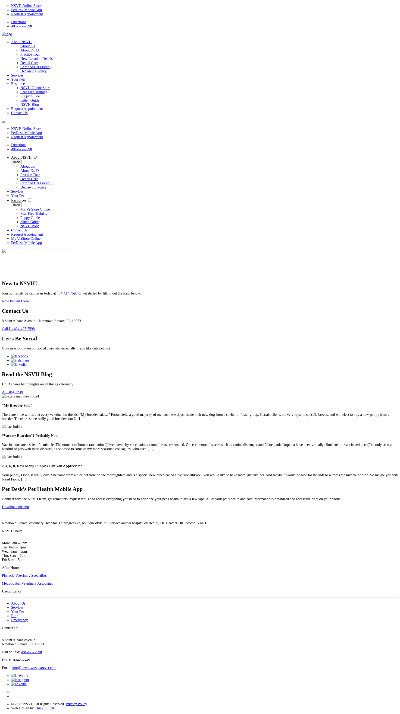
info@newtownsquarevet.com (34, 668)
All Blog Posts (12, 392)
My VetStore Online (35, 209)
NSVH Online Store (26, 6)
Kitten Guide (29, 100)
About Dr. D (29, 50)
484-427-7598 (21, 26)
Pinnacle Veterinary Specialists (24, 575)
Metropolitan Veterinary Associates (27, 583)
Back (16, 162)
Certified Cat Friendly (36, 67)
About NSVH (21, 42)
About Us (27, 46)
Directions (18, 22)
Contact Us (19, 113)
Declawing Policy (33, 71)
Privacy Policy (76, 704)
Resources (18, 84)
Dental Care (29, 63)
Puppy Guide (30, 96)
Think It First (44, 708)
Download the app (15, 507)
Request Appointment (27, 14)
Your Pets (18, 79)
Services (17, 75)
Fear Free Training (33, 92)
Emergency (19, 620)
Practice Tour (30, 54)
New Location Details (36, 59)
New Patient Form (15, 301)
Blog (14, 616)
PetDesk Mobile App (26, 10)
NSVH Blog (29, 104)
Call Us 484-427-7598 (18, 329)
